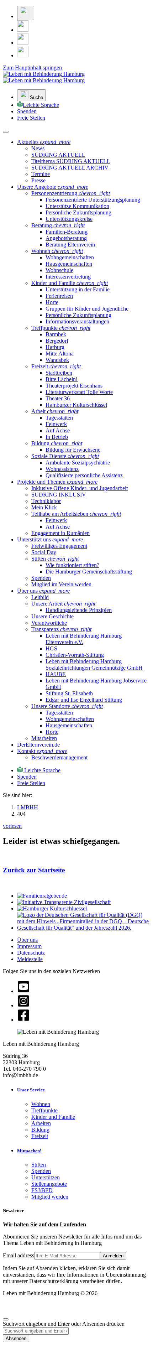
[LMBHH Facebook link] (22, 43)
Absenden (16, 1338)
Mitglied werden (49, 1197)
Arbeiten (41, 1123)
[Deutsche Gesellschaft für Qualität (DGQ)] (83, 928)
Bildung (40, 1130)
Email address (18, 1255)
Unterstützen (45, 1177)
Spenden (41, 1171)
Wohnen (40, 1104)
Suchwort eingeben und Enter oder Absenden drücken (64, 1324)
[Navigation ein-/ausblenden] (6, 132)
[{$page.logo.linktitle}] (44, 77)
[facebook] (23, 1020)
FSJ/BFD (42, 1190)
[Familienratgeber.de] (42, 896)
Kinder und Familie (53, 1117)
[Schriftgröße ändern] (25, 13)
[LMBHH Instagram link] (22, 30)
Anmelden (113, 1255)
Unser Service (31, 1089)
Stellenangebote (49, 1184)
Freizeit (39, 1136)
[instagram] (23, 1005)
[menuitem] (37, 148)
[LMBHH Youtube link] (22, 55)
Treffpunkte (44, 1110)
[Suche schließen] (6, 1319)
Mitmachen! (29, 1150)
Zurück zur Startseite (34, 870)
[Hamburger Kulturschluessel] (52, 908)
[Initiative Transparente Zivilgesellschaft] (64, 902)
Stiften (38, 1165)
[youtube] (23, 991)
